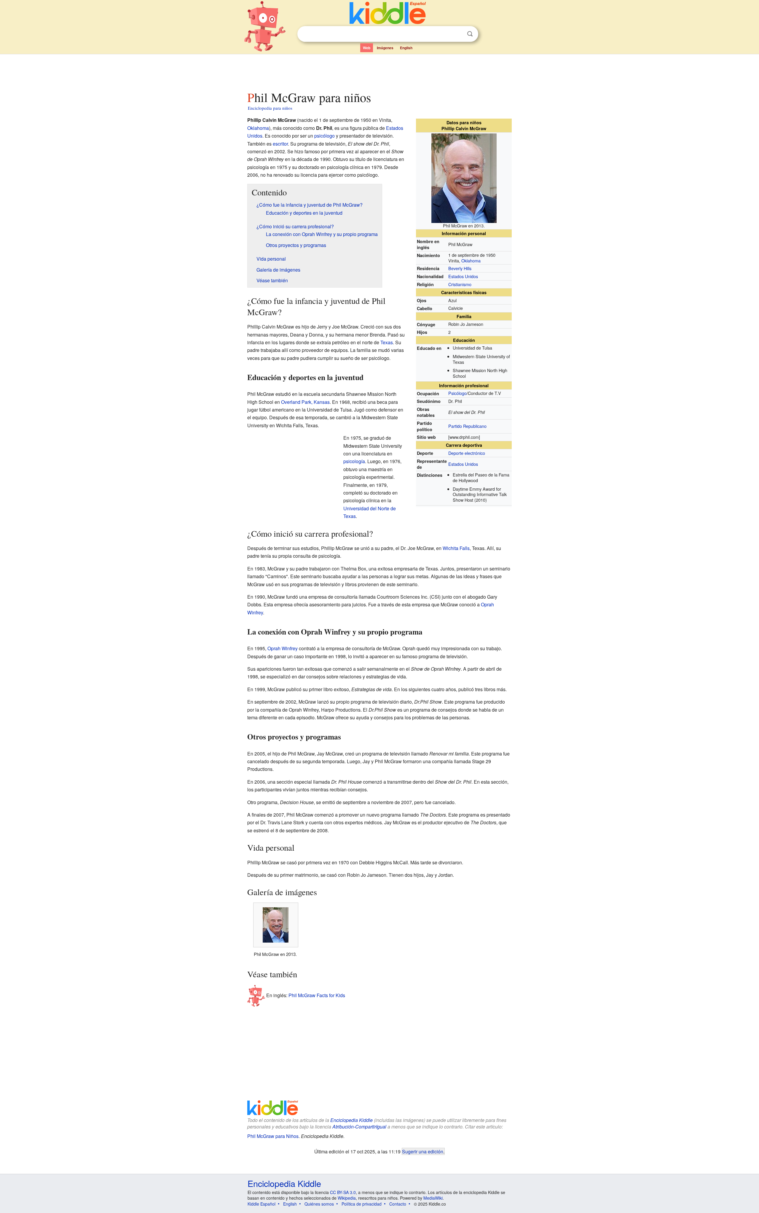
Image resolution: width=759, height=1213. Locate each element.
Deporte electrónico (466, 453)
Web (366, 47)
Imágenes (385, 47)
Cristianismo (459, 284)
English (406, 47)
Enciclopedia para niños (270, 108)
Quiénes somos (319, 1204)
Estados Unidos (463, 276)
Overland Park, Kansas (305, 402)
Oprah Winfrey (282, 648)
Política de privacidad (362, 1204)
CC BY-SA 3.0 (343, 1192)
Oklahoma (471, 260)
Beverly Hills (459, 268)
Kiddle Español (261, 1204)
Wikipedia (347, 1198)
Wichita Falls (456, 548)
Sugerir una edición (422, 1151)
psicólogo (324, 135)
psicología (354, 461)
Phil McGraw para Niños (273, 1136)
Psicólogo (457, 393)
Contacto (397, 1204)
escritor (280, 143)
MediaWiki (433, 1198)
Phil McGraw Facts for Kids (316, 995)
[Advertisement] (379, 71)
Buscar (470, 34)
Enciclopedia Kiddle (351, 1120)
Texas (386, 342)
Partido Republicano (467, 426)
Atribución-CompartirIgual (359, 1126)
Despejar (458, 34)
